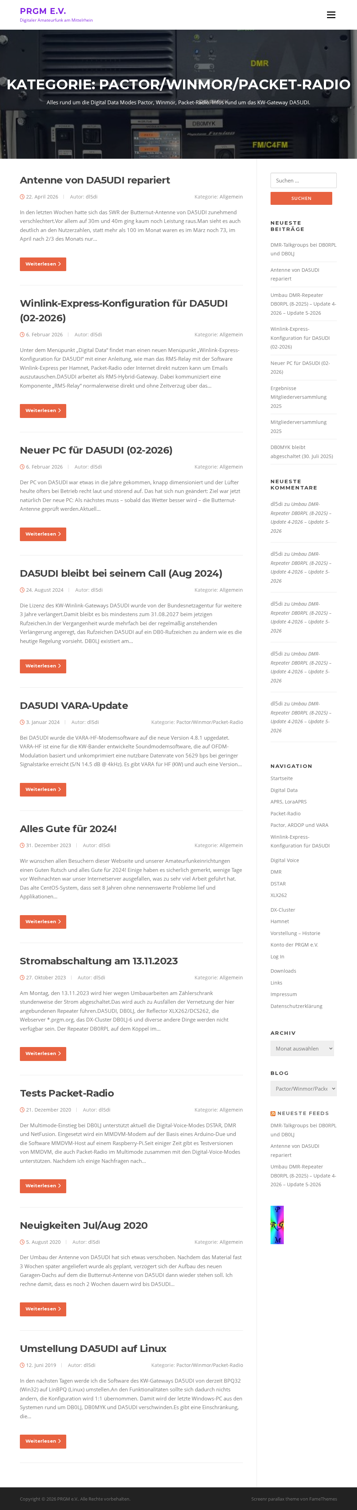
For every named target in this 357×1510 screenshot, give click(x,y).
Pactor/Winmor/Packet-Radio (209, 722)
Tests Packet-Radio (67, 1093)
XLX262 (279, 895)
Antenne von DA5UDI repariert (95, 180)
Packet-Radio (286, 813)
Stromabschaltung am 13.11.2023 (98, 961)
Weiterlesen (40, 264)
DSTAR (278, 883)
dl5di (92, 196)
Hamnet (280, 921)
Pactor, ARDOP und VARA (299, 825)
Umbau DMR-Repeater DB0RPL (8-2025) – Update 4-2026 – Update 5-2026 (303, 304)
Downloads (283, 970)
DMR (276, 871)
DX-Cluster (283, 909)
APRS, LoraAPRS (289, 801)
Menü (331, 14)
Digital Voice (285, 860)
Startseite (282, 778)
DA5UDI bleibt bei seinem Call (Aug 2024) (121, 573)
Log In (277, 956)
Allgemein (231, 196)
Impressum (284, 994)
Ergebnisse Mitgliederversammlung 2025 (299, 397)
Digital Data (284, 790)
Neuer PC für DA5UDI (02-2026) (96, 450)
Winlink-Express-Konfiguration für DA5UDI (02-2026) (300, 338)
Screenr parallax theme (275, 1499)
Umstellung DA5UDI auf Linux (93, 1348)
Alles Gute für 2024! (68, 829)
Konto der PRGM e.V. (294, 944)
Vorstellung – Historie (295, 933)
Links (276, 982)
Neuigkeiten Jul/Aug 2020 (84, 1225)
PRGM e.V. (43, 11)
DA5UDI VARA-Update (74, 705)
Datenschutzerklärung (296, 1006)
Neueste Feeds (303, 1113)
